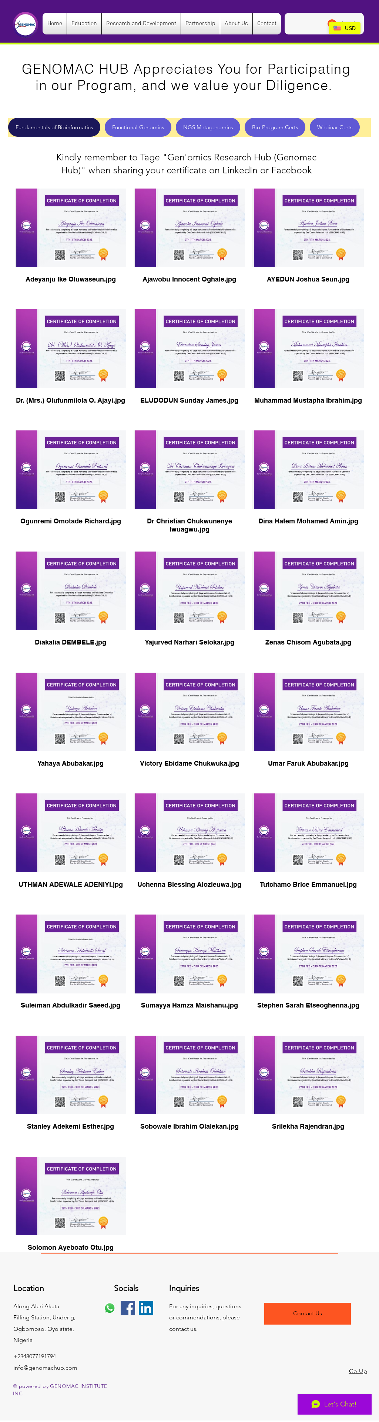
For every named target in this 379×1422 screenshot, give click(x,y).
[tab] (54, 127)
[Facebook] (128, 1308)
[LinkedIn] (146, 1308)
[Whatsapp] (110, 1308)
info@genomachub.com (45, 1367)
